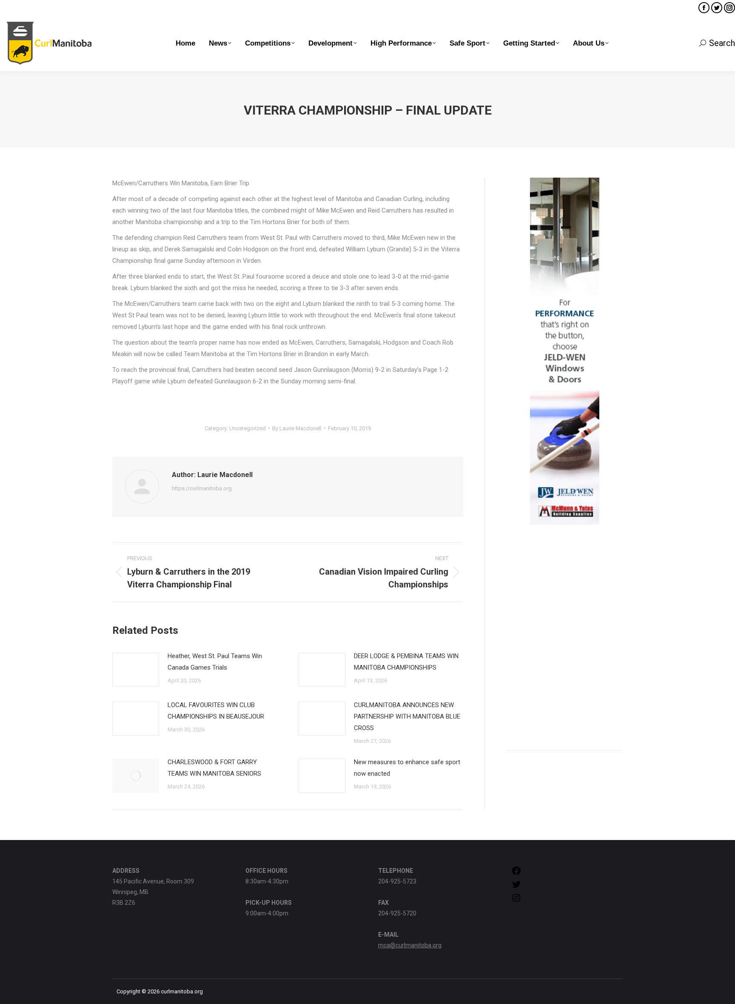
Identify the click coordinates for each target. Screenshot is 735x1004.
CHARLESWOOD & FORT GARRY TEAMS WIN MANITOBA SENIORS (214, 767)
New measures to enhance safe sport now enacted (407, 767)
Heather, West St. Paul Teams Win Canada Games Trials (215, 661)
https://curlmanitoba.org (202, 488)
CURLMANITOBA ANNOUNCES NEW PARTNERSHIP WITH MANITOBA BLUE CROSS (407, 716)
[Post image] (135, 670)
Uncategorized (247, 428)
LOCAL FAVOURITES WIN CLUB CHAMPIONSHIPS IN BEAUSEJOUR (216, 710)
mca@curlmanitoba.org (410, 945)
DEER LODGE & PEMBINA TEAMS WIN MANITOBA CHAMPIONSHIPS (406, 661)
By (297, 428)
